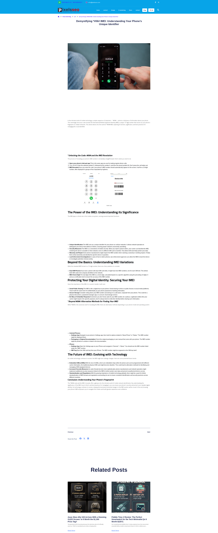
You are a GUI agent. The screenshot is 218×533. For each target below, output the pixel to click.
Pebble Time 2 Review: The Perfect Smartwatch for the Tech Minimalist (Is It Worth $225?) (129, 519)
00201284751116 (67, 2)
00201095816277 (77, 2)
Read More (71, 530)
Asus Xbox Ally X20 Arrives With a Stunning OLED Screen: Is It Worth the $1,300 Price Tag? (87, 519)
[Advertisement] (109, 107)
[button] (155, 2)
